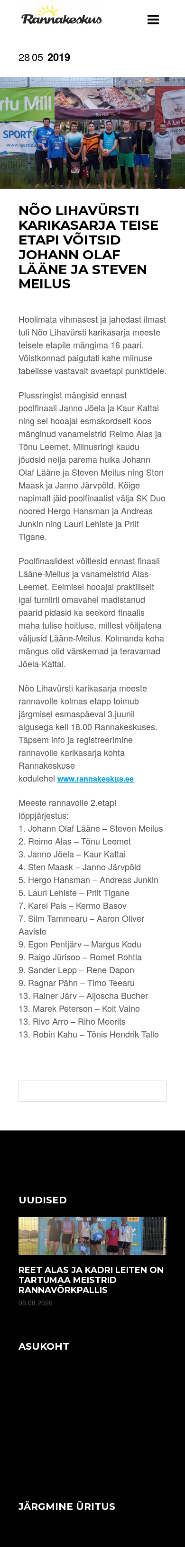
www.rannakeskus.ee (95, 778)
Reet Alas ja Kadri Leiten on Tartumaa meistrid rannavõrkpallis (91, 1280)
